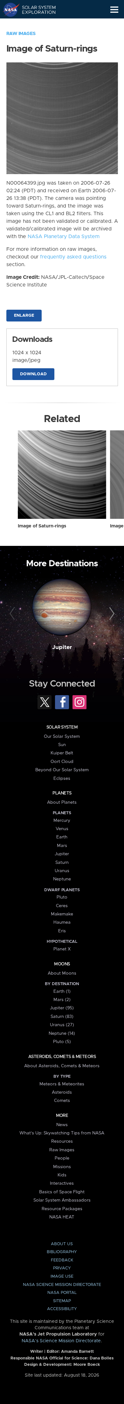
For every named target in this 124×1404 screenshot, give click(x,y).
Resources (62, 1141)
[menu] (114, 10)
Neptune (62, 879)
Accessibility (62, 1309)
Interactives (62, 1183)
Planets (61, 793)
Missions (62, 1167)
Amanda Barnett (77, 1352)
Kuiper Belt (62, 753)
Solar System (62, 727)
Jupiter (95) (62, 1008)
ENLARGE (24, 316)
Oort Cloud (62, 761)
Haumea (62, 922)
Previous (13, 613)
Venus (62, 829)
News (62, 1125)
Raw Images (21, 34)
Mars (62, 845)
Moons (62, 964)
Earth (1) (62, 991)
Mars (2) (62, 1000)
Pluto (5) (62, 1042)
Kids (62, 1175)
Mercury (61, 820)
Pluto (62, 897)
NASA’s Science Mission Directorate (61, 1341)
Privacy (62, 1268)
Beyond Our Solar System (62, 770)
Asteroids (62, 1092)
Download (33, 374)
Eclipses (61, 778)
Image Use (62, 1276)
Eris (62, 931)
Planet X (62, 949)
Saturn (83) (62, 1016)
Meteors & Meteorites (61, 1084)
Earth (61, 837)
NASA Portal (62, 1293)
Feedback (62, 1260)
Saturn (62, 862)
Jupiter (62, 647)
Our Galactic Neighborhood (35, 24)
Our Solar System (62, 736)
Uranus (62, 871)
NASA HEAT (61, 1217)
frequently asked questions (73, 256)
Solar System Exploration (35, 9)
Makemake (62, 914)
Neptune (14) (62, 1033)
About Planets (62, 802)
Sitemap (62, 1301)
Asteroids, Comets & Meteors (62, 1057)
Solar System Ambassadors (62, 1200)
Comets (62, 1100)
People (62, 1158)
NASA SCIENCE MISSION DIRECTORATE (62, 1285)
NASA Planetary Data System (64, 236)
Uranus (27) (62, 1025)
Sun (62, 745)
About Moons (62, 973)
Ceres (62, 906)
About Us (62, 1244)
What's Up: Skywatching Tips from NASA (61, 1133)
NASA (8, 9)
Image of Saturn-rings (42, 526)
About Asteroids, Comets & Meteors (62, 1066)
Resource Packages (62, 1209)
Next (111, 613)
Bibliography (62, 1252)
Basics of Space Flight (62, 1192)
